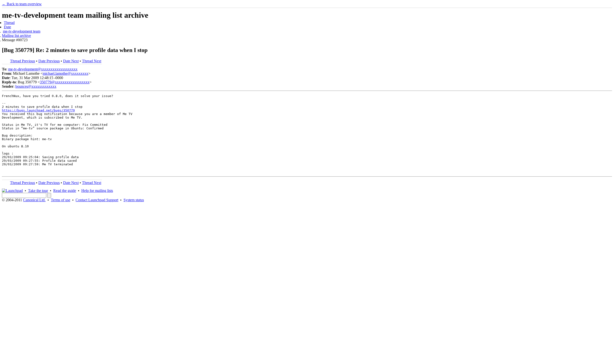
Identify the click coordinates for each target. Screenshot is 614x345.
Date (7, 27)
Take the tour (38, 191)
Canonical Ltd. (34, 200)
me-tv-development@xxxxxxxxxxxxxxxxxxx (42, 69)
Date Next (71, 61)
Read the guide (64, 191)
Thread (9, 23)
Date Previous (49, 61)
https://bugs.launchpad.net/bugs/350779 (38, 110)
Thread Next (91, 61)
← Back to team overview (22, 4)
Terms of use (60, 200)
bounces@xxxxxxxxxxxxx (35, 86)
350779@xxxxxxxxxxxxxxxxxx (64, 82)
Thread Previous (22, 61)
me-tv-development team (21, 31)
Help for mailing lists (97, 191)
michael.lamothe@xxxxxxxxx (65, 73)
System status (134, 200)
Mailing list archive (16, 36)
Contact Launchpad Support (97, 200)
